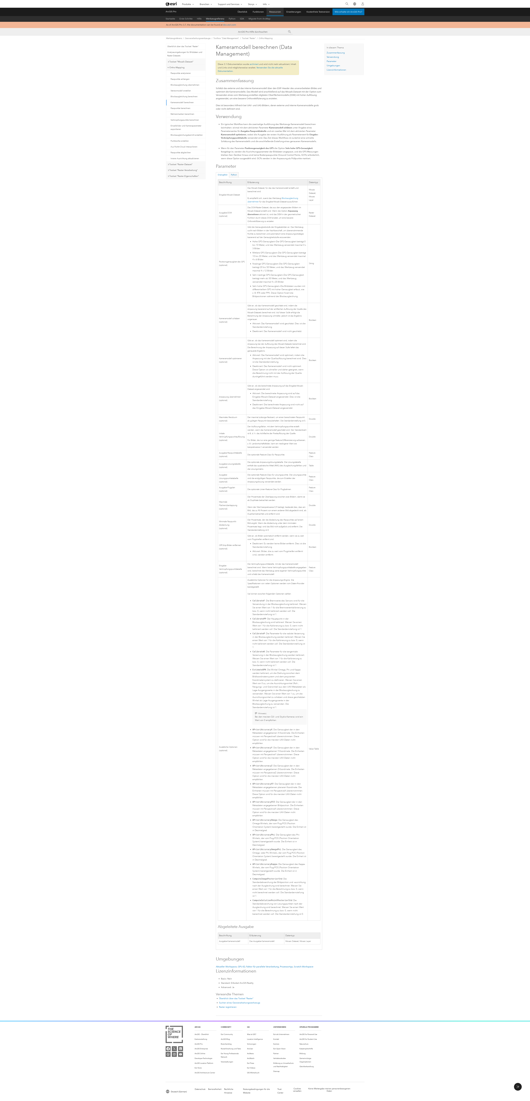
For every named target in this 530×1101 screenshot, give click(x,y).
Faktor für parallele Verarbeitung (262, 966)
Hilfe (199, 18)
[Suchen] (347, 4)
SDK (242, 18)
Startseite (170, 18)
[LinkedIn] (180, 1048)
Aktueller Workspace (226, 966)
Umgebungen (333, 65)
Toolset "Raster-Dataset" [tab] (181, 164)
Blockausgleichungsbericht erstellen (187, 135)
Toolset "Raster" (249, 38)
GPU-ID (241, 966)
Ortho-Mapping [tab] (176, 67)
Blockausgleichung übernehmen (185, 85)
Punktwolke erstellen (180, 141)
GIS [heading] (248, 1027)
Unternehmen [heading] (279, 1027)
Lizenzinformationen (336, 70)
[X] (174, 1048)
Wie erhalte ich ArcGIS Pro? (348, 11)
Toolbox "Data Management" (226, 38)
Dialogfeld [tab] (222, 175)
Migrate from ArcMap (259, 18)
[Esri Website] (171, 4)
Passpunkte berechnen (180, 108)
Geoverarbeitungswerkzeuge (197, 38)
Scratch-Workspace (303, 966)
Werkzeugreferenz (215, 18)
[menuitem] (205, 1034)
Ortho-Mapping (266, 38)
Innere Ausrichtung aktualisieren (185, 158)
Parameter (331, 61)
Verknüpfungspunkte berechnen (185, 120)
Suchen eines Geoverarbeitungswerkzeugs (239, 1002)
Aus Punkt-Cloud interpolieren (184, 147)
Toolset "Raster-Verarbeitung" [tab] (183, 170)
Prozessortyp (286, 966)
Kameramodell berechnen (182, 102)
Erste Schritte (186, 18)
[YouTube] (180, 1054)
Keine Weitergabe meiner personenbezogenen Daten (329, 1089)
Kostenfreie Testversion (318, 11)
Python (232, 18)
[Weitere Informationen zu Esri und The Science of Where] (174, 1035)
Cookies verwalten (297, 1089)
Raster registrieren (228, 1007)
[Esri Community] (168, 1054)
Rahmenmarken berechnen (182, 114)
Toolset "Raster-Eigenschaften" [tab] (184, 176)
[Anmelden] (362, 4)
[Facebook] (168, 1048)
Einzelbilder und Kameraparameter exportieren (186, 127)
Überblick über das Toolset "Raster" (183, 46)
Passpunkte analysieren (181, 73)
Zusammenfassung (336, 52)
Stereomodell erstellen (181, 91)
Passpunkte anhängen (180, 79)
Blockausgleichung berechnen (184, 96)
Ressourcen (275, 11)
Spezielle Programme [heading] (309, 1027)
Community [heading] (226, 1027)
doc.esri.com (229, 24)
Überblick (242, 11)
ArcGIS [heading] (198, 1027)
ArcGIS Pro (171, 11)
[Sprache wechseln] (354, 4)
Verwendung (333, 57)
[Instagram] (174, 1054)
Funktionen (258, 11)
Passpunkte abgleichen (181, 152)
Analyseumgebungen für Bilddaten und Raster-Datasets (184, 54)
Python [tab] (234, 175)
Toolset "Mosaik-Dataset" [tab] (181, 61)
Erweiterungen (293, 11)
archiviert (254, 64)
